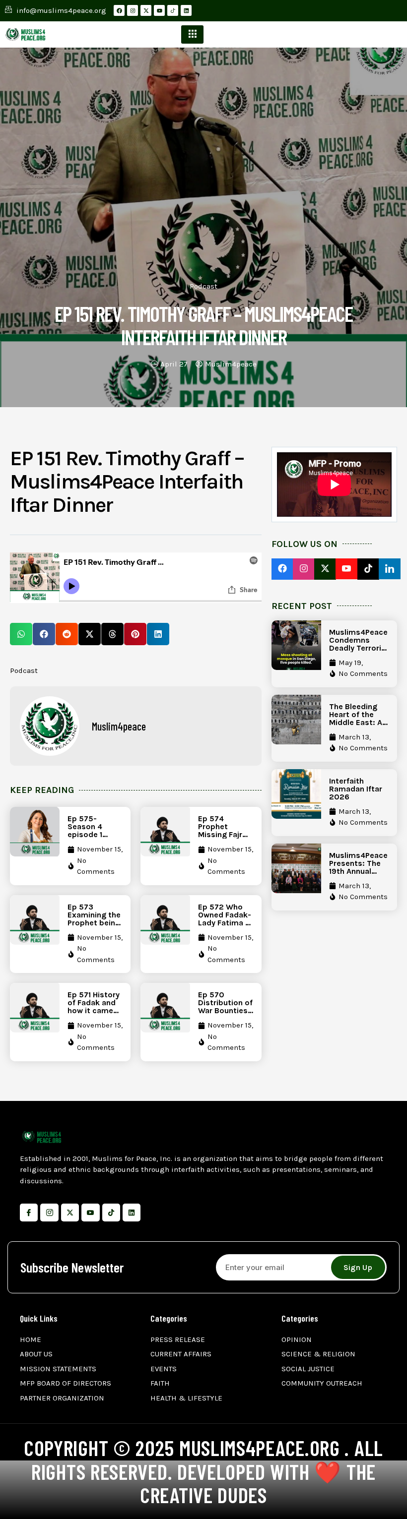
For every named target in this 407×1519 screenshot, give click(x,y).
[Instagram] (132, 10)
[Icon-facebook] (29, 1212)
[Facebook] (119, 10)
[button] (21, 634)
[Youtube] (159, 10)
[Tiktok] (111, 1212)
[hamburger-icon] (192, 34)
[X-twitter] (145, 10)
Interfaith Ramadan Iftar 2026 (355, 788)
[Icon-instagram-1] (49, 1212)
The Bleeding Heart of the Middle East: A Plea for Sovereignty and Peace (355, 726)
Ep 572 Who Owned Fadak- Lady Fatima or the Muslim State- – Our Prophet (225, 926)
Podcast (203, 286)
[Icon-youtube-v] (90, 1212)
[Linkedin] (186, 10)
